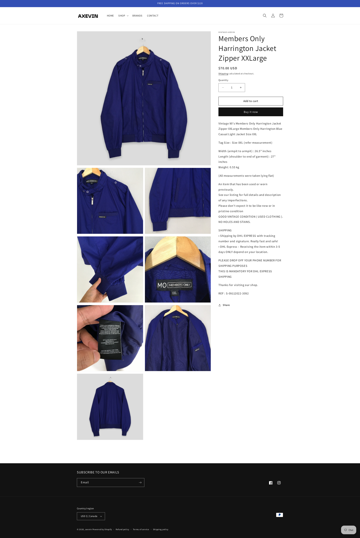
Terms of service (141, 529)
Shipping (223, 73)
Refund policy (122, 529)
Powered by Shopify (102, 529)
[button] (123, 16)
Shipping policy (161, 529)
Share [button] (226, 305)
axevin (88, 529)
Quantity (223, 80)
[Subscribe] (140, 482)
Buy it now (251, 112)
